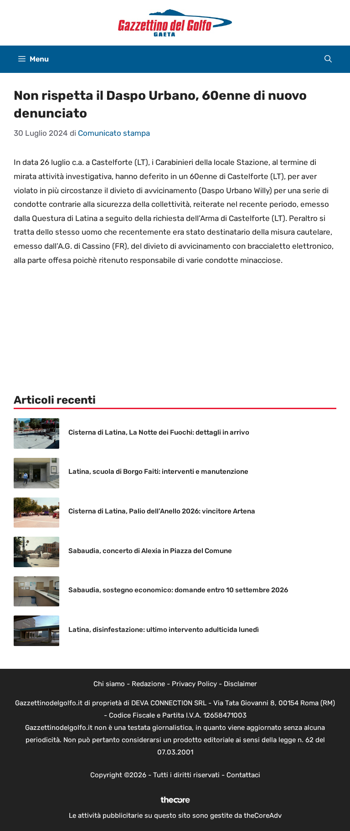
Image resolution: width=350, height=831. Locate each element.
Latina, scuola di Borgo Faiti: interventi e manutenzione (158, 471)
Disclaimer (240, 684)
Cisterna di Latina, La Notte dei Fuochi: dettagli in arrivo (158, 432)
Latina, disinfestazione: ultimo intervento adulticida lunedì (163, 630)
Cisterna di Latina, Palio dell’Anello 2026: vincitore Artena (161, 511)
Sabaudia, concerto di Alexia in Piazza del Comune (150, 551)
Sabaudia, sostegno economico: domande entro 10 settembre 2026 (178, 590)
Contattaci (243, 775)
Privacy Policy (194, 684)
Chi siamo (109, 684)
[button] (328, 59)
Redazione (148, 684)
